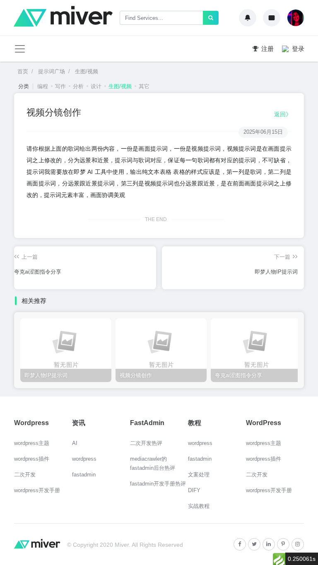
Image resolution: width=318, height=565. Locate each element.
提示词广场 (50, 71)
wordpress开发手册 (37, 490)
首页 (22, 71)
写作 (60, 86)
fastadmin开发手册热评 (158, 484)
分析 (78, 86)
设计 (96, 86)
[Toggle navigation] (20, 49)
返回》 (283, 114)
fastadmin (84, 474)
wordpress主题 (31, 443)
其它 (144, 86)
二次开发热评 (146, 443)
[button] (247, 17)
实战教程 (199, 506)
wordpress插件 (31, 459)
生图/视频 (85, 71)
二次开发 (25, 474)
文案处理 (199, 474)
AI (74, 443)
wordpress (84, 459)
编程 (42, 86)
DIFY (194, 490)
